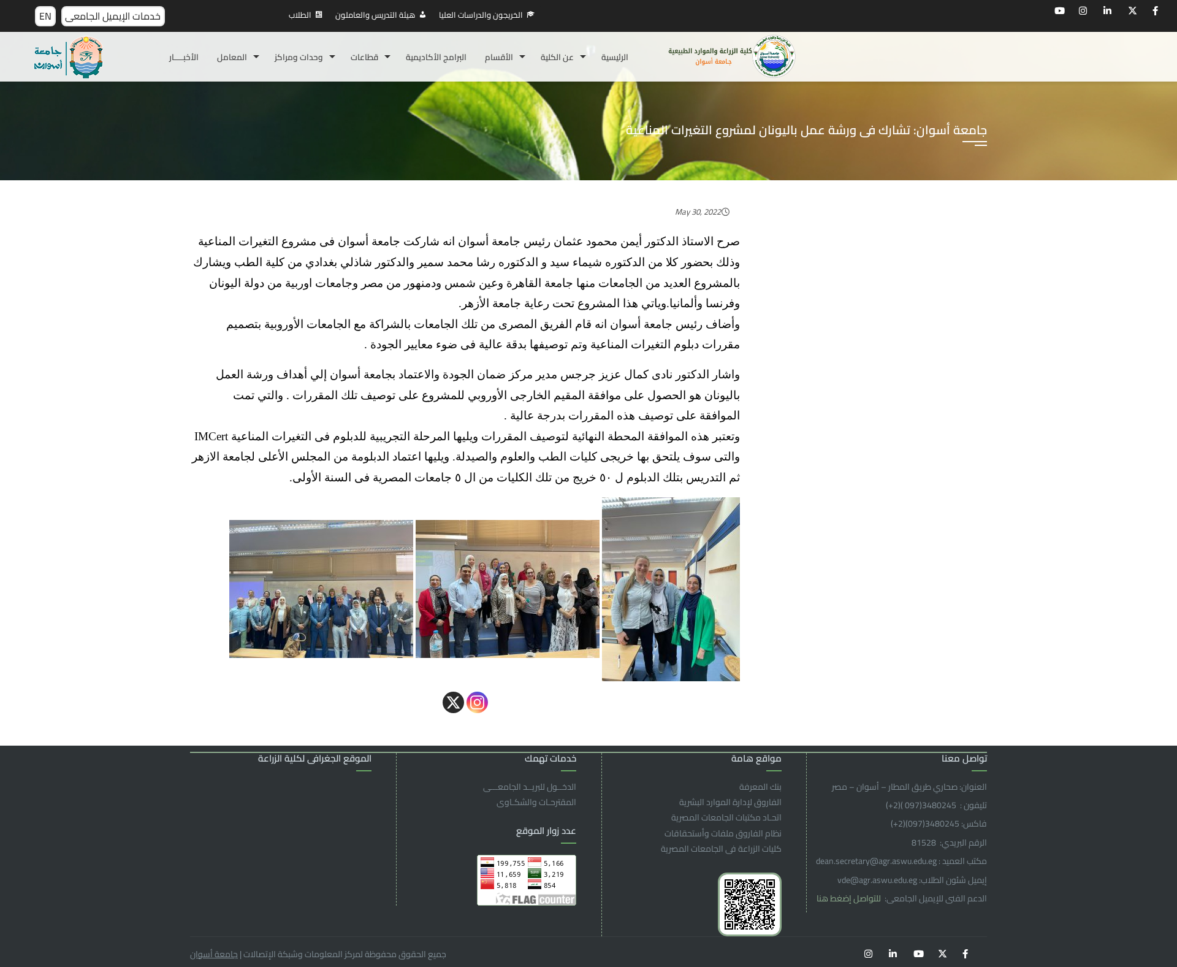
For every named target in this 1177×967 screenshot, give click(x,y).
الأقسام (499, 57)
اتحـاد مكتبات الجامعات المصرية (726, 817)
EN (45, 16)
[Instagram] (477, 702)
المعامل (232, 57)
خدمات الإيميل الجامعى (113, 16)
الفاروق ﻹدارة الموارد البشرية (730, 802)
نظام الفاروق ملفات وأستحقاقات (723, 833)
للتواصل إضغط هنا (850, 898)
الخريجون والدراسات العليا (481, 15)
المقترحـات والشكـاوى (536, 802)
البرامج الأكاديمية (436, 57)
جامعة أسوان (214, 954)
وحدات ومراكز (299, 57)
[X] (453, 702)
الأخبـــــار (184, 57)
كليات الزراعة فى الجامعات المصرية (721, 849)
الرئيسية (614, 57)
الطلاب (300, 15)
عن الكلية (557, 57)
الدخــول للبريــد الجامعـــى (529, 787)
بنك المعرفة (760, 787)
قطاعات (364, 57)
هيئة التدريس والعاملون (375, 15)
